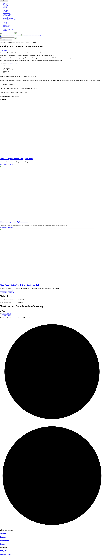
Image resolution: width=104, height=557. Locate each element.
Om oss (5, 22)
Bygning (5, 11)
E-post (2, 302)
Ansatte (5, 7)
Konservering (6, 13)
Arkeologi (5, 10)
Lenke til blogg (6, 25)
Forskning (5, 5)
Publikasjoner (6, 26)
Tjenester (5, 3)
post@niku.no (7, 315)
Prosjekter (5, 6)
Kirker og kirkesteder (8, 18)
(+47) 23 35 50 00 (6, 314)
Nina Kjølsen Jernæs (12, 63)
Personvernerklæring (8, 29)
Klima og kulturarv (7, 17)
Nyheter (5, 27)
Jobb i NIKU (6, 23)
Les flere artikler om (7, 292)
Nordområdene (6, 15)
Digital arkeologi (7, 14)
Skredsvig (10, 164)
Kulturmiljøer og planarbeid (9, 19)
